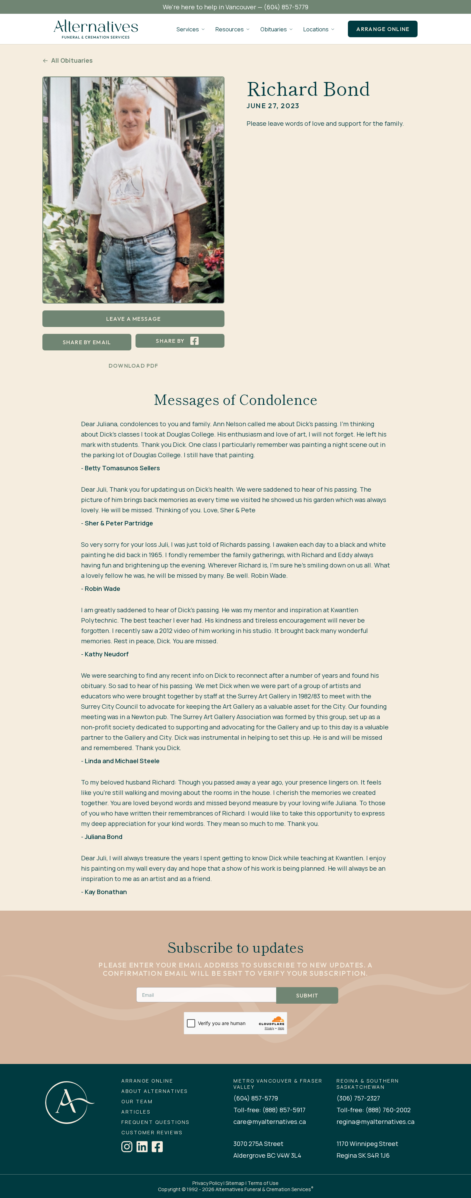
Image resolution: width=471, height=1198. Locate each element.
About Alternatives (154, 1091)
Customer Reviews (151, 1132)
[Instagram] (126, 1146)
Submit (307, 995)
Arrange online (382, 28)
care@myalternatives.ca (269, 1121)
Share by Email (87, 342)
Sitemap (235, 1183)
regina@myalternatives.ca (375, 1121)
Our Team (137, 1101)
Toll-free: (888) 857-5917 (269, 1110)
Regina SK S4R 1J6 (363, 1155)
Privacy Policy (207, 1183)
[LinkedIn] (142, 1146)
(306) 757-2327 (358, 1098)
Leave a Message (133, 318)
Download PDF (133, 365)
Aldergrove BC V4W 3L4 (267, 1155)
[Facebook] (157, 1146)
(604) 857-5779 (286, 7)
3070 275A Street (258, 1143)
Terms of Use (263, 1183)
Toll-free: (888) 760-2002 (374, 1110)
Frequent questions (155, 1122)
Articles (135, 1112)
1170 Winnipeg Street (367, 1143)
